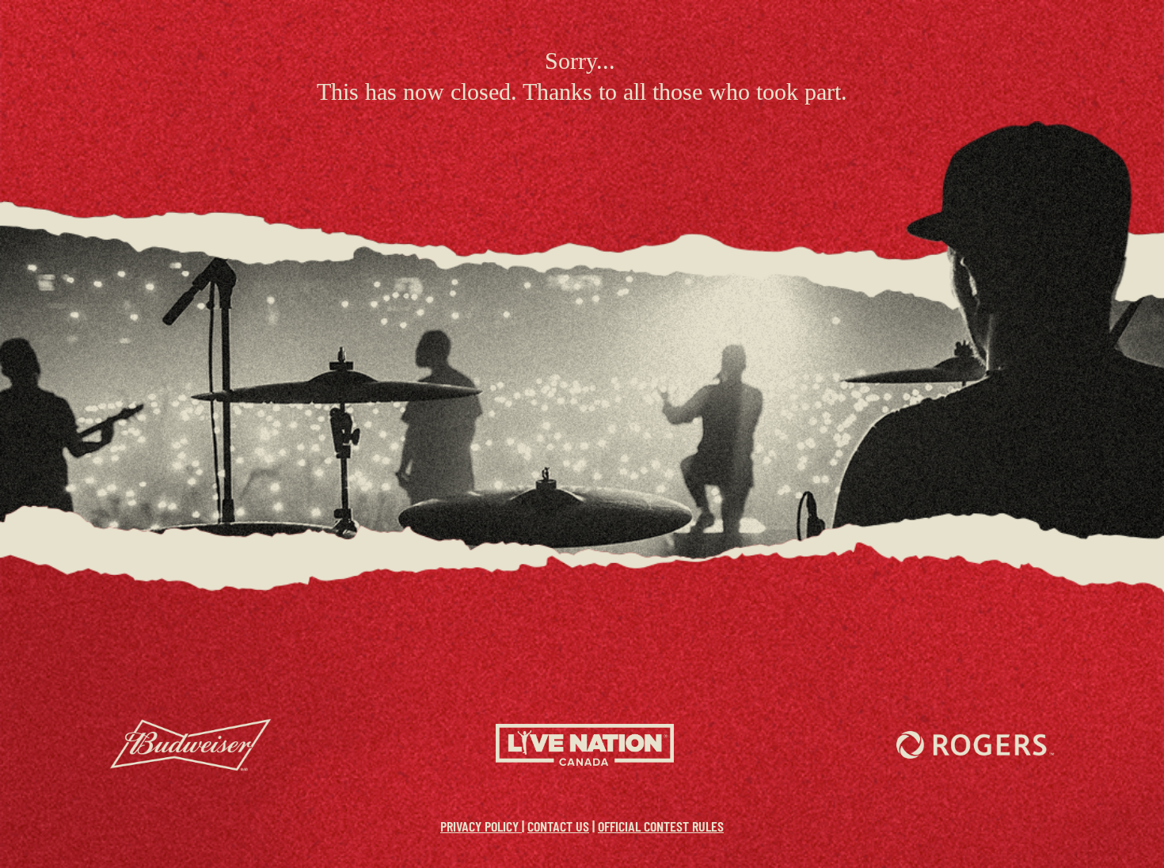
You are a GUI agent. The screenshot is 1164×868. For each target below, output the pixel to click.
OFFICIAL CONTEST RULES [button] (661, 826)
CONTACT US (558, 826)
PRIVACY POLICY (481, 826)
